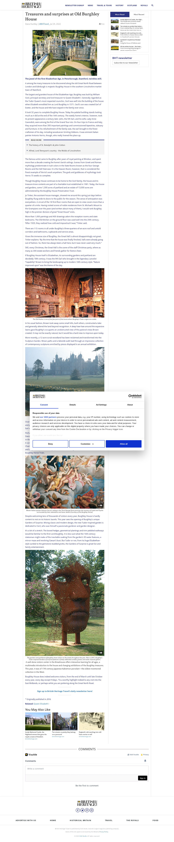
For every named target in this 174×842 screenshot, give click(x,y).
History (119, 5)
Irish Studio (83, 836)
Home (53, 820)
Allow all (124, 444)
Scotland (132, 5)
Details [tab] (73, 405)
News (90, 5)
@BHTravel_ (44, 24)
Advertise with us (26, 820)
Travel (108, 820)
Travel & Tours (104, 5)
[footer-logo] (86, 803)
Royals (144, 5)
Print (102, 24)
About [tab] (130, 405)
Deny (50, 444)
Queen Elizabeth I (41, 703)
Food (155, 820)
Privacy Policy (103, 832)
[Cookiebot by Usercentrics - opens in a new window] (130, 396)
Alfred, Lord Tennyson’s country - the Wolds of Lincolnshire (55, 150)
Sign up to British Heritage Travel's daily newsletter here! (64, 691)
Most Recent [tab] (139, 14)
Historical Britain (80, 820)
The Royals (132, 820)
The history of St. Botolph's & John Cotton (47, 145)
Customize (85, 444)
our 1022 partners (48, 417)
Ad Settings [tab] (101, 405)
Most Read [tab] (119, 14)
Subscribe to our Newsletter (126, 63)
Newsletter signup (74, 5)
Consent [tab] (44, 405)
